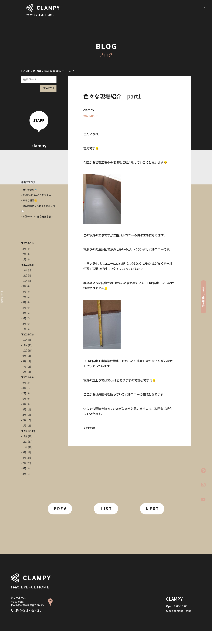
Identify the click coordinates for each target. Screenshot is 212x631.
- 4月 (23, 313)
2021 (26, 431)
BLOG (37, 71)
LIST (106, 509)
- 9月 (23, 286)
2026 (26, 243)
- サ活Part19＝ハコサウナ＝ (36, 195)
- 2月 (23, 254)
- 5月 (23, 307)
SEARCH (48, 88)
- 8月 (23, 291)
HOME (25, 71)
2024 (26, 334)
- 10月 (24, 281)
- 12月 (24, 270)
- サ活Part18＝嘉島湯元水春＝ (37, 216)
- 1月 (23, 259)
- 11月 (24, 275)
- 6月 (23, 302)
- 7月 (23, 297)
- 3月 (23, 249)
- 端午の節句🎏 (29, 189)
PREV (60, 509)
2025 (26, 265)
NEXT (152, 509)
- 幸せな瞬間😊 (29, 200)
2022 (26, 377)
